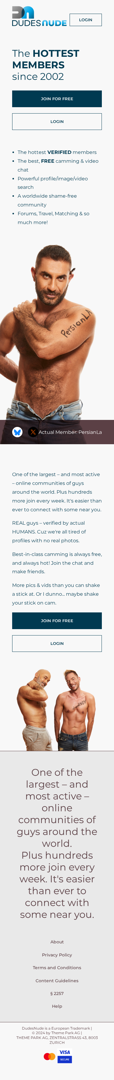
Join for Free (57, 98)
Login (85, 19)
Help (57, 1006)
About (57, 942)
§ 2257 (57, 993)
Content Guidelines (57, 980)
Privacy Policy (57, 955)
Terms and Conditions (57, 967)
